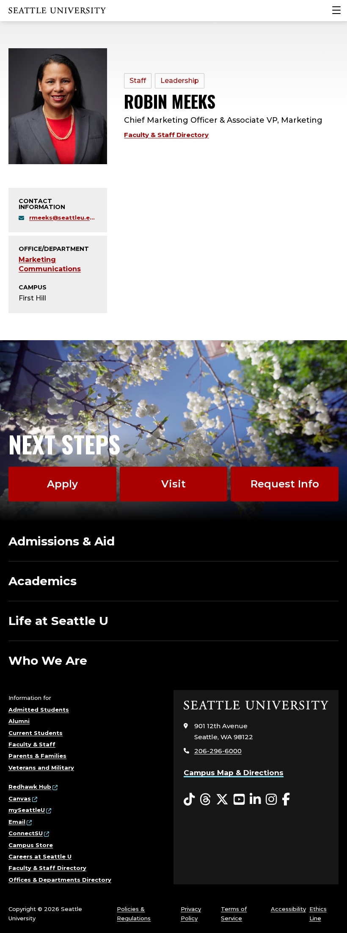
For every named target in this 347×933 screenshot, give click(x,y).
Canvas (19, 798)
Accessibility (288, 908)
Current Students (35, 732)
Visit (173, 484)
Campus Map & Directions (234, 772)
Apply (62, 484)
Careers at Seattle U (40, 856)
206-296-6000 (218, 751)
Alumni (19, 721)
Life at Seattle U (58, 621)
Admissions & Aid (61, 541)
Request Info (285, 484)
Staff (137, 81)
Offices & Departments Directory (59, 879)
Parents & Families (37, 755)
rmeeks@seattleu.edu (63, 217)
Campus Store (30, 845)
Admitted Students (38, 709)
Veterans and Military (41, 767)
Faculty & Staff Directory (166, 135)
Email (16, 821)
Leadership (179, 81)
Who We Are (47, 660)
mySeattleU (26, 809)
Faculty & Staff (31, 744)
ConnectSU (25, 833)
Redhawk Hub (29, 786)
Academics (42, 581)
